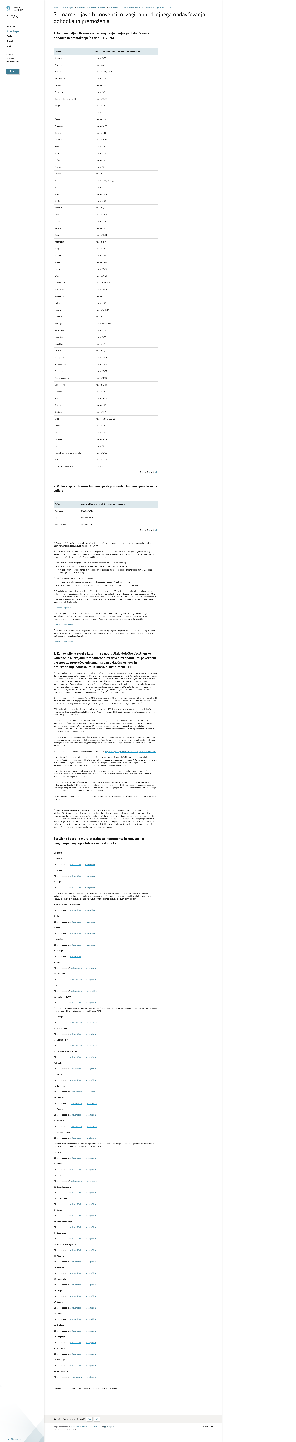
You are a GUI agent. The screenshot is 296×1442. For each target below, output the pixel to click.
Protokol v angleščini (62, 608)
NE (97, 1419)
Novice (9, 46)
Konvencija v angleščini (63, 625)
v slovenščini (75, 864)
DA (89, 1419)
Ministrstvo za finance (79, 1427)
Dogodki (10, 41)
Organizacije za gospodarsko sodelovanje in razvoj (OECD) (129, 751)
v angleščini (90, 864)
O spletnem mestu (13, 61)
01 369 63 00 (96, 1427)
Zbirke (9, 36)
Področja (10, 26)
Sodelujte (10, 55)
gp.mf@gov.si (109, 1427)
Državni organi (13, 31)
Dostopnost (10, 58)
